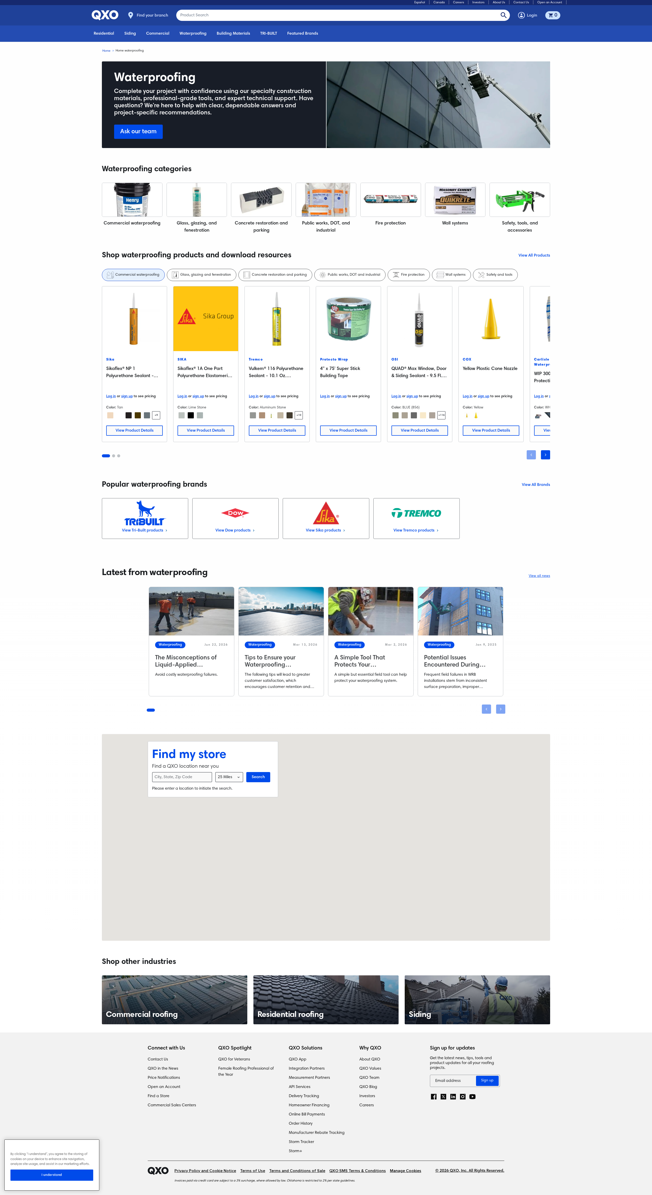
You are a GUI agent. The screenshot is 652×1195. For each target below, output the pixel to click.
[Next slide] (545, 454)
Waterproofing (193, 34)
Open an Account (549, 2)
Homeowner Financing (309, 1105)
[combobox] (229, 777)
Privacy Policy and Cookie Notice (205, 1171)
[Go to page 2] (113, 455)
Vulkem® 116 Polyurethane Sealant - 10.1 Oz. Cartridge (276, 376)
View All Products (534, 256)
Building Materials (233, 34)
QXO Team (369, 1078)
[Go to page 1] (106, 455)
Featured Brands (302, 34)
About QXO (369, 1059)
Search (258, 777)
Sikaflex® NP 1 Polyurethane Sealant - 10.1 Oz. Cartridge (130, 376)
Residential (104, 34)
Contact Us (521, 2)
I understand (52, 1175)
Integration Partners (307, 1069)
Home (106, 50)
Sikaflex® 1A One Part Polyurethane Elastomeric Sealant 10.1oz (204, 376)
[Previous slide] (531, 454)
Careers (458, 2)
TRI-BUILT (268, 34)
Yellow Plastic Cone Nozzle (490, 369)
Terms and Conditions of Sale (297, 1171)
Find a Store (158, 1096)
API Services (299, 1087)
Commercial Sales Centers (172, 1105)
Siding (130, 34)
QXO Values (370, 1069)
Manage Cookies (405, 1171)
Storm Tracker (301, 1142)
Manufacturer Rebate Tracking (317, 1133)
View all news (539, 576)
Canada (439, 2)
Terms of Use (252, 1171)
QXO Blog (368, 1087)
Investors (478, 2)
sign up (127, 396)
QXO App (297, 1059)
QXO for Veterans (234, 1059)
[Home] (161, 1171)
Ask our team (138, 132)
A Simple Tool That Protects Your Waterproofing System (365, 665)
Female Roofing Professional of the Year (246, 1072)
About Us (499, 2)
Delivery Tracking (304, 1096)
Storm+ (295, 1151)
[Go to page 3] (118, 455)
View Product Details (135, 431)
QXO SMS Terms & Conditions (357, 1171)
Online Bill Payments (307, 1114)
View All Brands (536, 485)
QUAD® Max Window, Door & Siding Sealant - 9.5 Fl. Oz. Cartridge (419, 376)
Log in (111, 396)
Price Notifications (164, 1078)
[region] (52, 1165)
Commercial (157, 34)
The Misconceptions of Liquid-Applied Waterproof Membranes (188, 665)
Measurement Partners (309, 1078)
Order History (301, 1124)
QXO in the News (163, 1069)
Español (419, 2)
